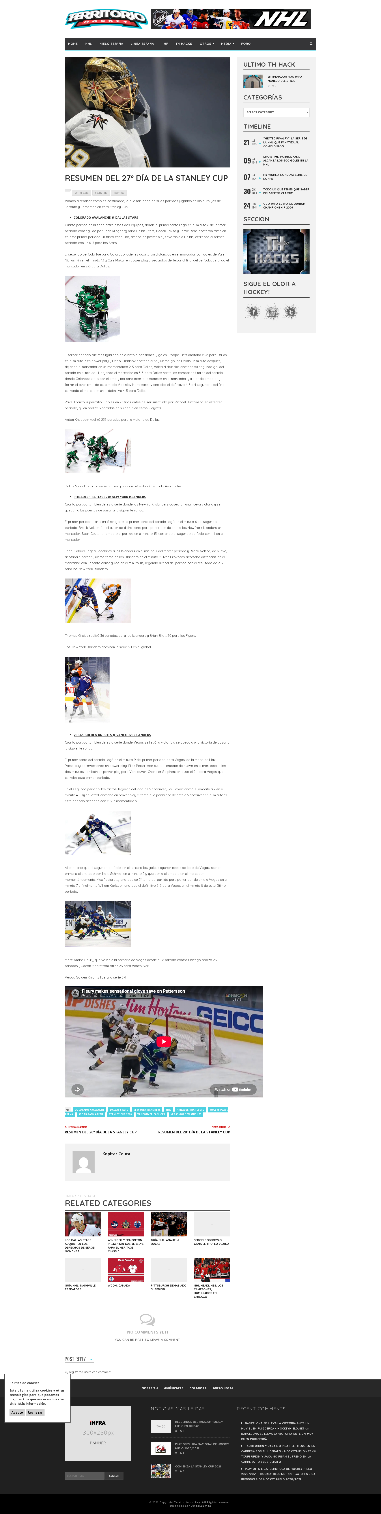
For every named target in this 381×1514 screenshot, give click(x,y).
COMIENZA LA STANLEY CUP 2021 (198, 1466)
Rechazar (35, 1412)
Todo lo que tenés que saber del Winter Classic (286, 191)
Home (73, 44)
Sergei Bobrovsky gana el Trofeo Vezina (211, 1241)
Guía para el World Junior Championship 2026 (284, 205)
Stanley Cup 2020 (120, 1114)
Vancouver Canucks (151, 1114)
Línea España (142, 44)
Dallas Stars (119, 1109)
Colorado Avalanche (90, 1109)
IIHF (165, 44)
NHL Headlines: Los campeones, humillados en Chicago (208, 1291)
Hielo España (111, 44)
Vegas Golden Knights (186, 1114)
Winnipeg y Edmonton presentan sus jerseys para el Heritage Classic (126, 1245)
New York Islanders (147, 1109)
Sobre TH (150, 1388)
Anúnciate (173, 1388)
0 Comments (101, 192)
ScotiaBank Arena (90, 1114)
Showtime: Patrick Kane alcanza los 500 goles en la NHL (285, 160)
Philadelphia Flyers (190, 1109)
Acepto (17, 1412)
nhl (168, 1109)
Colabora (198, 1388)
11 (183, 1430)
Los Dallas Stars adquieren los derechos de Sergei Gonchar (80, 1245)
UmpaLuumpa (201, 1505)
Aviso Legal (223, 1388)
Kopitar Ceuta (116, 1153)
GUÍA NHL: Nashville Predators (80, 1287)
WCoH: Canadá (119, 1285)
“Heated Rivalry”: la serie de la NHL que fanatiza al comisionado (285, 142)
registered (76, 1372)
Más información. (32, 1403)
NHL (88, 44)
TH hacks (184, 44)
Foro (246, 44)
